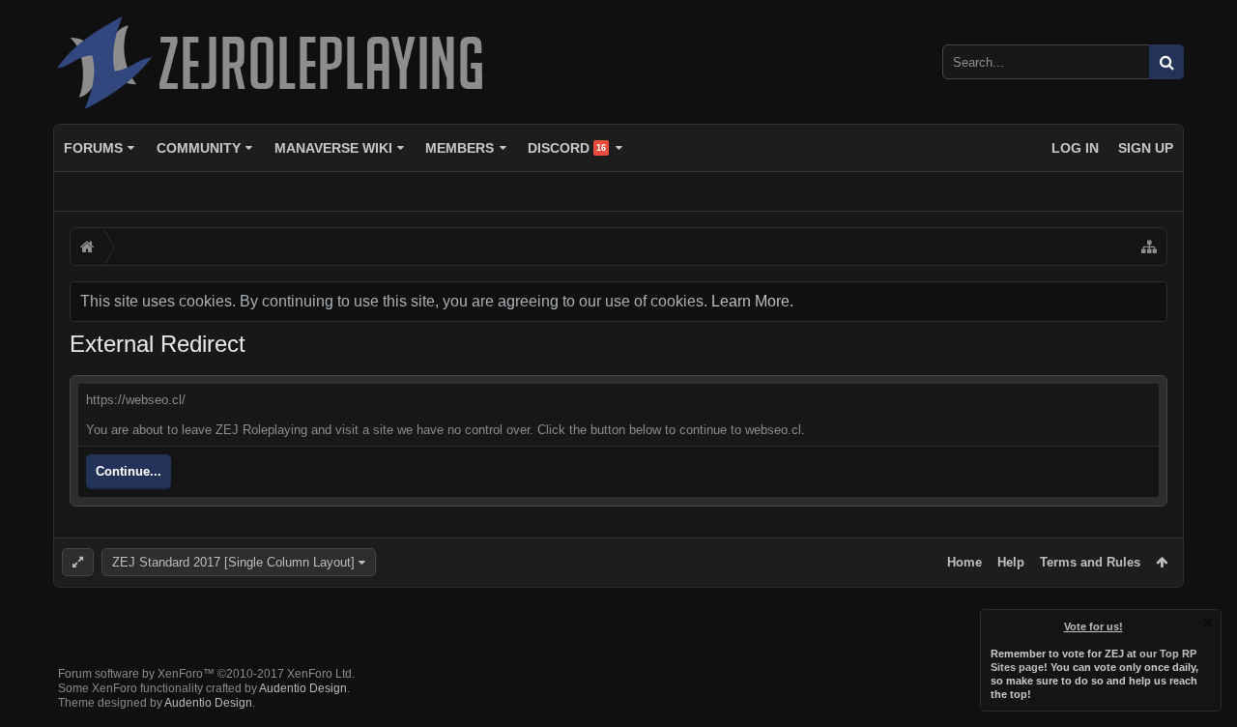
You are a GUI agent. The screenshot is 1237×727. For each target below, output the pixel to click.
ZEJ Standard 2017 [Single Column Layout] (233, 562)
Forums (93, 148)
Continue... (128, 471)
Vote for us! (1093, 626)
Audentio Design (303, 688)
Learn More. (752, 301)
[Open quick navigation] (1149, 246)
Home (964, 562)
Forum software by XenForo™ (206, 674)
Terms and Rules (1090, 562)
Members (459, 148)
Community (199, 148)
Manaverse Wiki (333, 148)
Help (1010, 562)
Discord (567, 148)
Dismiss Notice (1208, 622)
